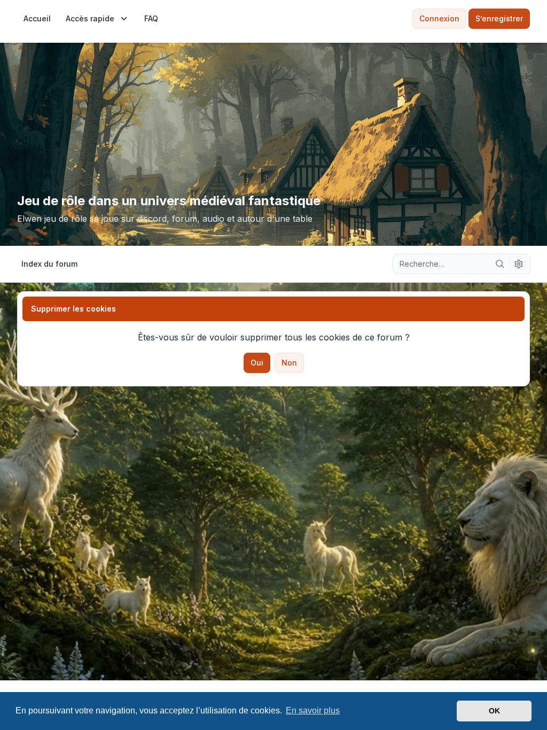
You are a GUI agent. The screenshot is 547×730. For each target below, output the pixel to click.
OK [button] (494, 710)
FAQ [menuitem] (151, 18)
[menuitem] (37, 18)
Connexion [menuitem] (439, 18)
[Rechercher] (500, 264)
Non (289, 362)
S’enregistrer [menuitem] (499, 18)
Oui (257, 362)
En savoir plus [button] (313, 710)
